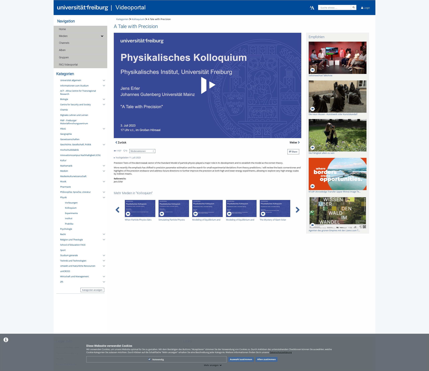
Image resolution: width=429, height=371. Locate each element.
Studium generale (69, 255)
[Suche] (354, 7)
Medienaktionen (138, 151)
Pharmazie (65, 186)
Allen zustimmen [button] (266, 359)
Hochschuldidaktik (69, 149)
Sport (63, 250)
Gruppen (64, 57)
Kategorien (122, 19)
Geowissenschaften (69, 139)
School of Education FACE (72, 244)
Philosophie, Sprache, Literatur (75, 191)
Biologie (64, 99)
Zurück (121, 142)
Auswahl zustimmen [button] (241, 359)
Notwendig (158, 359)
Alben (62, 50)
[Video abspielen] (207, 85)
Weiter (294, 142)
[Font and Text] (312, 8)
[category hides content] (103, 80)
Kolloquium (71, 207)
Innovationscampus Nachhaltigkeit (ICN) (80, 155)
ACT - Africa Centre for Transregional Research (78, 92)
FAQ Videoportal (68, 64)
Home (62, 29)
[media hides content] (102, 36)
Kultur (63, 160)
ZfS (61, 281)
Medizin (64, 170)
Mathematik (66, 165)
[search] (334, 7)
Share (294, 151)
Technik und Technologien (73, 260)
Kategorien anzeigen (92, 289)
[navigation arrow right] (297, 210)
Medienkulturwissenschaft (73, 176)
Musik (63, 181)
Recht (63, 234)
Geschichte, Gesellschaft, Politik (75, 144)
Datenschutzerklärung (281, 352)
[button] (80, 29)
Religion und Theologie (71, 239)
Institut (68, 218)
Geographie (66, 133)
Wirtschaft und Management (74, 276)
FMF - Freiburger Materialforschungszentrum (74, 122)
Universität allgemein (70, 80)
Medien (63, 36)
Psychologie (66, 228)
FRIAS (63, 128)
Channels (64, 42)
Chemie (64, 109)
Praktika (69, 223)
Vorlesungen (71, 202)
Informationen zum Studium (74, 85)
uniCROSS (65, 271)
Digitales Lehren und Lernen (74, 115)
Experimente (71, 213)
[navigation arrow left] (117, 210)
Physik (63, 197)
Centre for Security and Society (75, 104)
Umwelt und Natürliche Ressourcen (77, 265)
